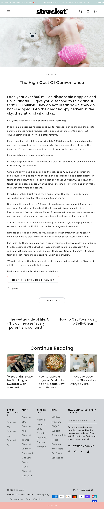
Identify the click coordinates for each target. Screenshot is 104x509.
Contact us (57, 457)
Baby (39, 428)
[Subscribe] (95, 420)
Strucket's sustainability (43, 271)
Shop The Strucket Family (33, 280)
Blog (54, 75)
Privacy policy (16, 499)
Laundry (41, 424)
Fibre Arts (42, 433)
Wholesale (57, 448)
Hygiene (41, 446)
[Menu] (8, 11)
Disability (42, 437)
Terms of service (34, 499)
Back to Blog (54, 300)
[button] (80, 11)
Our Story (56, 453)
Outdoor (41, 442)
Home (48, 75)
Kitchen (41, 419)
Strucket (38, 246)
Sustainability (59, 435)
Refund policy (42, 494)
